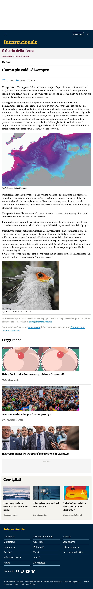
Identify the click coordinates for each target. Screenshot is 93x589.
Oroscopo (38, 542)
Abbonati (15, 331)
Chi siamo (9, 537)
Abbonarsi (77, 34)
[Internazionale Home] (15, 529)
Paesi (36, 552)
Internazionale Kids (73, 552)
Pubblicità (38, 547)
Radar (6, 62)
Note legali (25, 584)
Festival (8, 552)
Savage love (69, 542)
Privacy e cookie (12, 557)
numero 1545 (34, 327)
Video (7, 563)
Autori (36, 557)
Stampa (22, 80)
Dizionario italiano (43, 537)
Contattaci (9, 542)
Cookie (33, 584)
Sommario (9, 547)
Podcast (67, 537)
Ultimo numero (71, 547)
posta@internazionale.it (40, 322)
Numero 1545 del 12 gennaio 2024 (15, 56)
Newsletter (39, 563)
